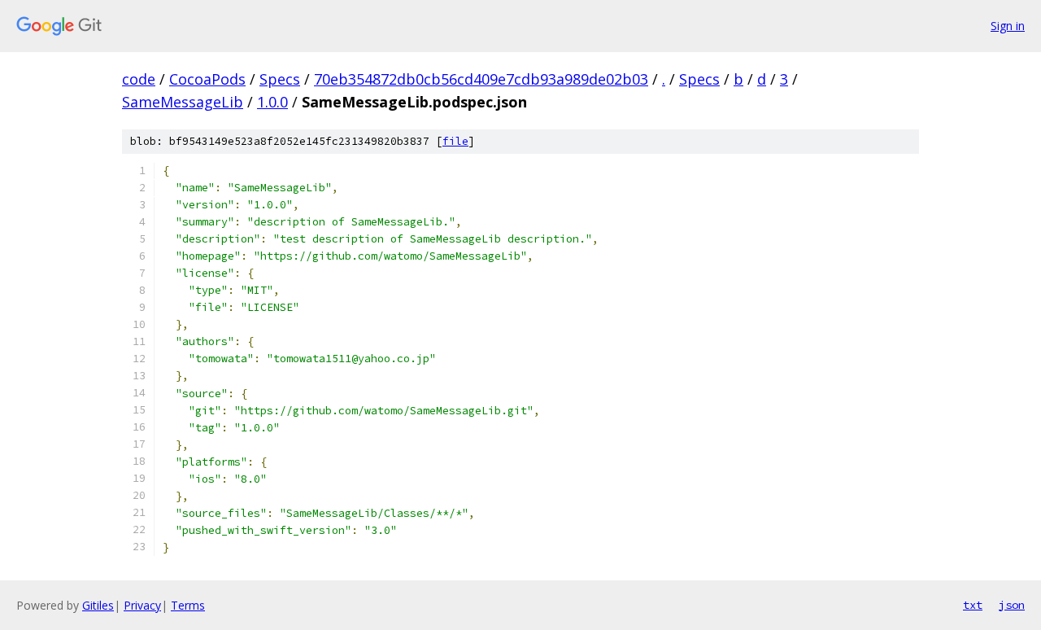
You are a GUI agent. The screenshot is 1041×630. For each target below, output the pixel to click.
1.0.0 (272, 102)
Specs (279, 79)
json (1012, 604)
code (138, 79)
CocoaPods (207, 79)
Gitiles (98, 605)
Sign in (1008, 25)
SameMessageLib (182, 102)
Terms (188, 605)
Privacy (142, 605)
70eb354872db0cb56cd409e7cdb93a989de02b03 (481, 79)
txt (972, 604)
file (455, 141)
